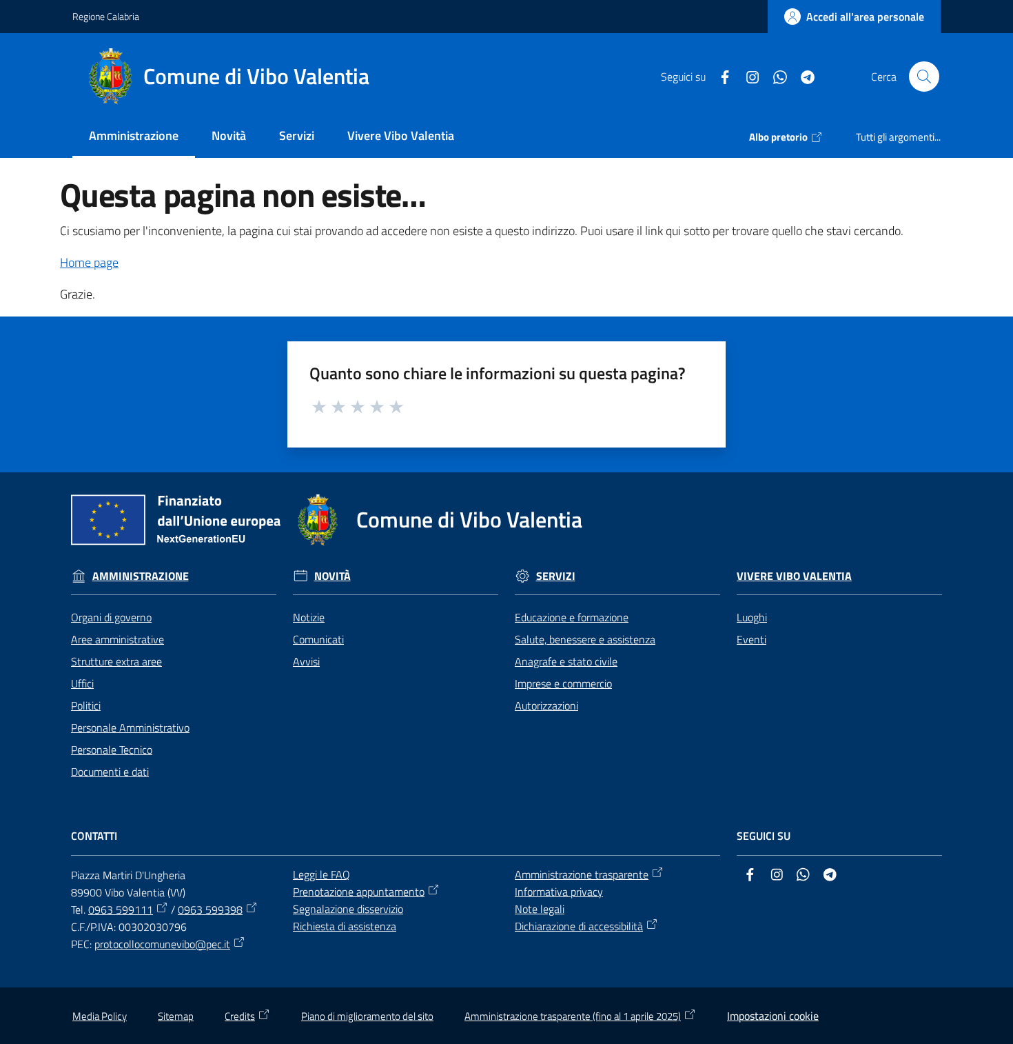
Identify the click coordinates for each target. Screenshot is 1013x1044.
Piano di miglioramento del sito (367, 1016)
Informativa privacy (559, 891)
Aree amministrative (117, 639)
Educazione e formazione (571, 617)
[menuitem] (133, 137)
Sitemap (176, 1016)
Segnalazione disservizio (348, 909)
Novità (332, 576)
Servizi (555, 576)
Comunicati (318, 639)
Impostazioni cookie (773, 1015)
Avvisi (306, 661)
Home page (89, 262)
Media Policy (99, 1016)
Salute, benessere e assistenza (585, 639)
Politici (86, 705)
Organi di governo (111, 617)
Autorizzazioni (546, 705)
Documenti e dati (110, 771)
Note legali (539, 909)
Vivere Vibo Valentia (794, 576)
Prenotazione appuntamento (358, 891)
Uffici (82, 683)
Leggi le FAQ (321, 874)
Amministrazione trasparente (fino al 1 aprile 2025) (572, 1016)
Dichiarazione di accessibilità (579, 926)
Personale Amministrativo (130, 727)
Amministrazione (140, 576)
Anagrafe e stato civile (566, 661)
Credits (240, 1016)
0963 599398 (210, 909)
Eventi (751, 639)
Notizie (309, 617)
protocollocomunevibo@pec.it (162, 944)
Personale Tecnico (111, 749)
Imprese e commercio (563, 683)
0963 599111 (120, 909)
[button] (924, 76)
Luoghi (752, 617)
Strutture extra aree (116, 661)
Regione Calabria (105, 16)
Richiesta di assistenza (344, 926)
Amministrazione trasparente (581, 874)
